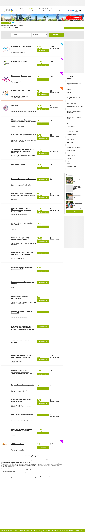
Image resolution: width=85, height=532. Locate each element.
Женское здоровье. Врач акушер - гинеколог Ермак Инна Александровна (23, 120)
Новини (20, 8)
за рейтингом (8, 41)
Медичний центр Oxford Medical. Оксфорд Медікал (21, 400)
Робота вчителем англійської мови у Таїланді (77, 187)
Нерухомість (61, 10)
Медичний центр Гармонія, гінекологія (23, 135)
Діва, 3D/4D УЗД (16, 105)
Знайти (57, 34)
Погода (34, 10)
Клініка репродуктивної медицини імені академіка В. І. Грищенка (22, 356)
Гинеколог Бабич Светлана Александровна (19, 297)
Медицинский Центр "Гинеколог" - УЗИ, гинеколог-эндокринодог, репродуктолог (22, 210)
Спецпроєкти (19, 10)
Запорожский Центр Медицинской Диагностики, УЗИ (22, 268)
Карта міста (39, 10)
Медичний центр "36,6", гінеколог (21, 46)
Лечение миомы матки (18, 164)
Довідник (30, 8)
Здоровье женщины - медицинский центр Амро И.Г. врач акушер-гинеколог (22, 151)
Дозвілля (40, 8)
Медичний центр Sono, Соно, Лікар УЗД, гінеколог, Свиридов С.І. (22, 253)
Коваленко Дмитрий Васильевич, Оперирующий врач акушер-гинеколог (23, 194)
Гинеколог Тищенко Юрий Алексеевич (23, 179)
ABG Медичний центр (18, 444)
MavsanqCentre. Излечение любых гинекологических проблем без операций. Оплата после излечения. (22, 327)
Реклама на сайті (27, 10)
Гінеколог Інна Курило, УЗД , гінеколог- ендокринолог (20, 238)
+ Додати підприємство (74, 27)
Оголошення (19, 12)
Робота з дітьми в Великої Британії (76, 195)
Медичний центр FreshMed (19, 61)
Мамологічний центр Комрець (20, 90)
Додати (74, 211)
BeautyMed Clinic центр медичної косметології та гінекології (21, 430)
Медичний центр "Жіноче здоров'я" (22, 385)
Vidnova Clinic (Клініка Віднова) (21, 76)
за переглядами (15, 41)
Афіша (49, 8)
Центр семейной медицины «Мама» (22, 414)
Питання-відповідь (53, 10)
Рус (76, 10)
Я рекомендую (43, 50)
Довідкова (45, 10)
